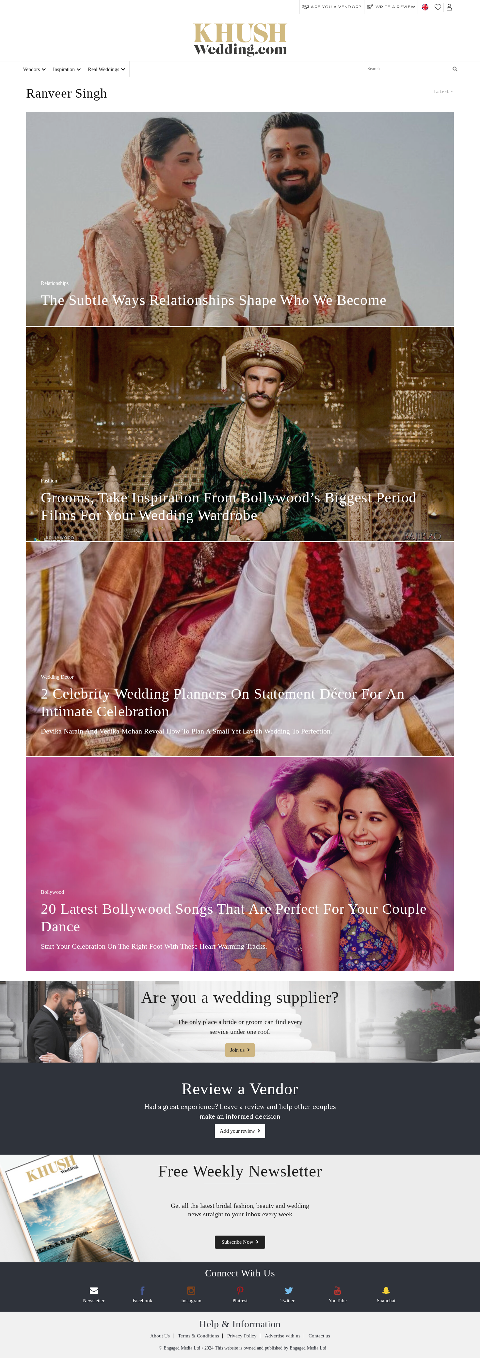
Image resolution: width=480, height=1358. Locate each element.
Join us (237, 1050)
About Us (160, 1335)
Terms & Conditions (198, 1335)
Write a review (395, 6)
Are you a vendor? (336, 6)
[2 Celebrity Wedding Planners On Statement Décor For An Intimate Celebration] (240, 649)
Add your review (237, 1131)
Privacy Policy (242, 1335)
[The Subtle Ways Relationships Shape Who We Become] (240, 219)
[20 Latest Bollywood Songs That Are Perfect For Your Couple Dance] (240, 864)
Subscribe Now (237, 1242)
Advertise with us (282, 1335)
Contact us (319, 1335)
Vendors (31, 69)
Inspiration (64, 69)
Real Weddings (103, 69)
